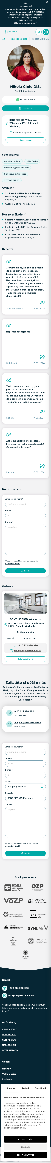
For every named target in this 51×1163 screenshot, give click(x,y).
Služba (8, 781)
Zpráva (8, 522)
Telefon (9, 758)
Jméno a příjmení (13, 499)
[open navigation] (46, 32)
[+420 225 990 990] (38, 32)
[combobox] (25, 787)
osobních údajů (12, 564)
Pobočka (9, 793)
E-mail (8, 510)
